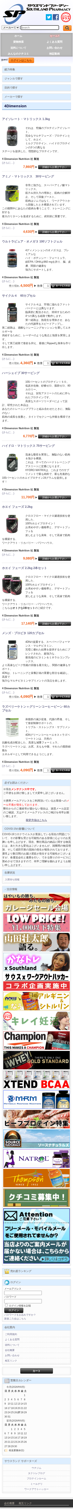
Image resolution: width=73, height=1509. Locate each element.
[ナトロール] (36, 1166)
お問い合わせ (54, 47)
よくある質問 (54, 41)
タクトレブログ (36, 1473)
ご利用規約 (11, 1334)
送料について (18, 47)
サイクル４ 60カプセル (19, 295)
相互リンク (11, 1360)
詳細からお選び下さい (54, 167)
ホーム (18, 35)
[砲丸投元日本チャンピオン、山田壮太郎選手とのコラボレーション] (36, 950)
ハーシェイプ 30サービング (21, 373)
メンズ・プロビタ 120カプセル (23, 633)
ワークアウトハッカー (36, 1489)
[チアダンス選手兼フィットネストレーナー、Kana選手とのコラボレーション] (36, 970)
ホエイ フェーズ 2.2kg (17, 506)
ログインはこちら (21, 60)
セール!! (54, 35)
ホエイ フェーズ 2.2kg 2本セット (24, 568)
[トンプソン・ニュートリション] (36, 1186)
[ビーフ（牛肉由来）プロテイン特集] (36, 1127)
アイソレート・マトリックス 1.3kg (26, 119)
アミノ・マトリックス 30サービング (28, 176)
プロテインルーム (36, 1478)
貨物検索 (18, 41)
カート (37, 1370)
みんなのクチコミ (18, 53)
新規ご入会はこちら (15, 1318)
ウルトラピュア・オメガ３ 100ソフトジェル (32, 241)
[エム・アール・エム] (36, 1107)
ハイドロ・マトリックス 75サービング (28, 445)
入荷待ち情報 (12, 879)
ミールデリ (36, 1484)
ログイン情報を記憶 (19, 1305)
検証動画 (54, 53)
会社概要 (10, 1350)
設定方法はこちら (36, 820)
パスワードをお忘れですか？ (20, 1314)
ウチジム (36, 1468)
